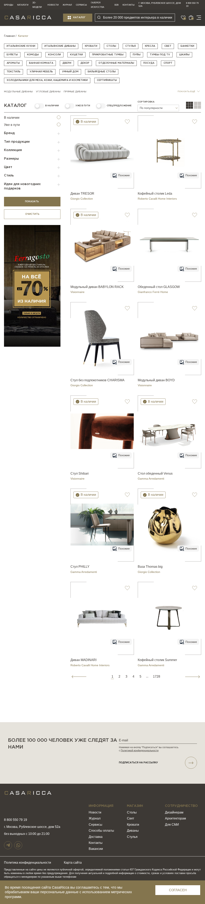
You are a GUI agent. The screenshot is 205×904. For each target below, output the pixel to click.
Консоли (54, 55)
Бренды (8, 5)
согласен (178, 890)
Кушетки (76, 55)
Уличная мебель (41, 72)
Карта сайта (73, 862)
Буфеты (12, 55)
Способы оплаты (101, 830)
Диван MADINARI (83, 660)
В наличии (11, 117)
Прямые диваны (75, 92)
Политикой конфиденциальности (140, 750)
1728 (156, 676)
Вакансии (96, 848)
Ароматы (13, 63)
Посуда (148, 63)
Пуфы (137, 55)
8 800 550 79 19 (192, 4)
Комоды (33, 55)
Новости (53, 5)
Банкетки (187, 46)
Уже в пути (82, 106)
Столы (111, 46)
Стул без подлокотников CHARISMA (97, 380)
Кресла (150, 46)
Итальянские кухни (21, 46)
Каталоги (22, 5)
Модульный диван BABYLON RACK (97, 287)
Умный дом (70, 72)
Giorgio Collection (81, 198)
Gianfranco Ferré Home (153, 292)
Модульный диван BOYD (156, 380)
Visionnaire (77, 292)
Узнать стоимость (102, 183)
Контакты (129, 5)
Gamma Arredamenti (151, 478)
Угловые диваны (48, 92)
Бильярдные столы (102, 72)
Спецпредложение (119, 106)
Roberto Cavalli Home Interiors (157, 198)
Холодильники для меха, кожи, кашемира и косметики (47, 80)
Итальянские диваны (60, 46)
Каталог (79, 17)
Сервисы (81, 5)
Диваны (133, 830)
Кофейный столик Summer (157, 660)
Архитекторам (175, 818)
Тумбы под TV (160, 55)
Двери (66, 63)
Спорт (168, 63)
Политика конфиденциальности (27, 862)
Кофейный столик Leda (155, 193)
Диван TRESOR (82, 193)
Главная (9, 35)
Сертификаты (107, 80)
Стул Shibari (79, 473)
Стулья (130, 46)
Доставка (95, 836)
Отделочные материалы (116, 63)
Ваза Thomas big (150, 566)
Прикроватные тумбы (108, 55)
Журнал (67, 5)
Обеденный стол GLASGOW (159, 287)
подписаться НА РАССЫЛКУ (138, 763)
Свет (167, 46)
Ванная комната (41, 63)
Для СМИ (172, 824)
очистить (32, 214)
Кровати (91, 46)
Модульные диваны (18, 92)
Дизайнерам (174, 812)
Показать (32, 201)
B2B (117, 5)
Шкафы (184, 55)
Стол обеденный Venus (155, 473)
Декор (84, 63)
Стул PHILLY (79, 566)
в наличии (52, 106)
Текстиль (13, 72)
